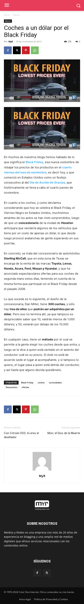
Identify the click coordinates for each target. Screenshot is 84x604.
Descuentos (11, 387)
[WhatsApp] (35, 50)
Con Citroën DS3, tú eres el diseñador (21, 435)
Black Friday (27, 382)
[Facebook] (8, 50)
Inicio (7, 15)
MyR (10, 41)
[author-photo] (42, 470)
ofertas (25, 387)
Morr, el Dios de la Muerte (63, 433)
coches (41, 382)
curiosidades (55, 382)
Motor (16, 15)
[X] (17, 50)
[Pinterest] (26, 50)
